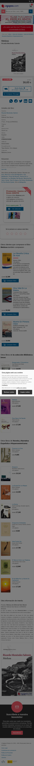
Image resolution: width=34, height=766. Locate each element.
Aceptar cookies (25, 392)
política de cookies (21, 388)
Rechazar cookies (9, 392)
